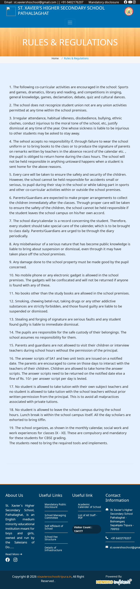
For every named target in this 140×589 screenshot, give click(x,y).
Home (55, 58)
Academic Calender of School (89, 506)
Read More (12, 554)
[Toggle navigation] (70, 22)
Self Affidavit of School (54, 527)
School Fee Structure (51, 538)
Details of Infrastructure (53, 549)
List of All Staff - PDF (87, 516)
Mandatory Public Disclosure (55, 506)
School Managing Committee (55, 516)
